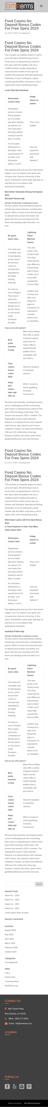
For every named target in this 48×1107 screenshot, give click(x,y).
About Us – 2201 (12, 895)
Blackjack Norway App (14, 198)
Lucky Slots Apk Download (16, 90)
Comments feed (12, 981)
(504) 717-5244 (21, 1019)
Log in (7, 973)
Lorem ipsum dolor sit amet (16, 913)
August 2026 (10, 930)
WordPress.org (11, 986)
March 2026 (10, 943)
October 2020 (11, 952)
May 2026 (9, 934)
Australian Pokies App (14, 631)
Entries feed (10, 977)
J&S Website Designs (31, 1103)
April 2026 (9, 939)
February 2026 (11, 947)
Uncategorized (11, 962)
